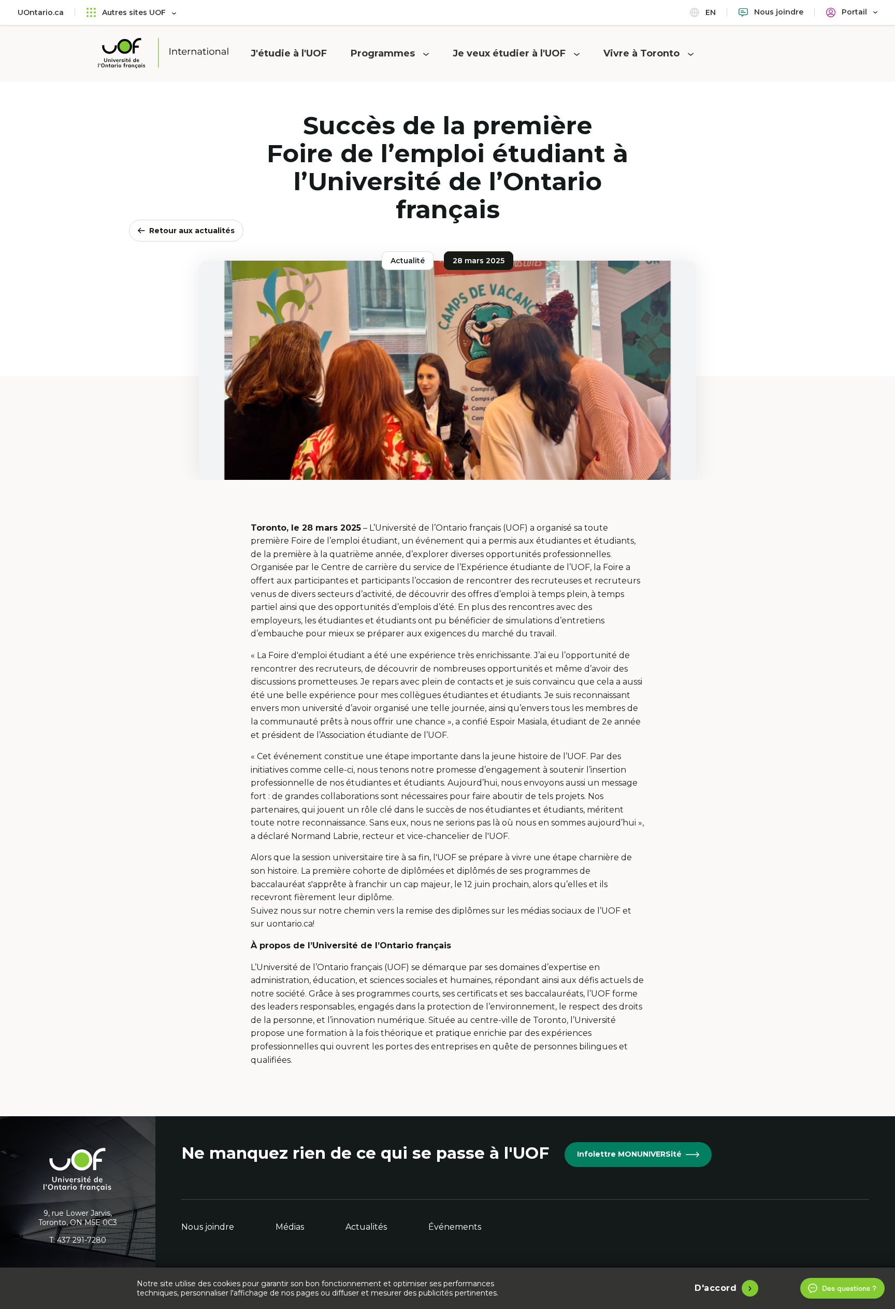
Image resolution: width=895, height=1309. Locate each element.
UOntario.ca (41, 12)
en (709, 12)
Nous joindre (207, 1227)
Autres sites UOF (134, 12)
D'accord (716, 1288)
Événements (454, 1227)
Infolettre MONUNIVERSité (629, 1154)
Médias (290, 1227)
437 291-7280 (81, 1240)
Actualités (366, 1227)
